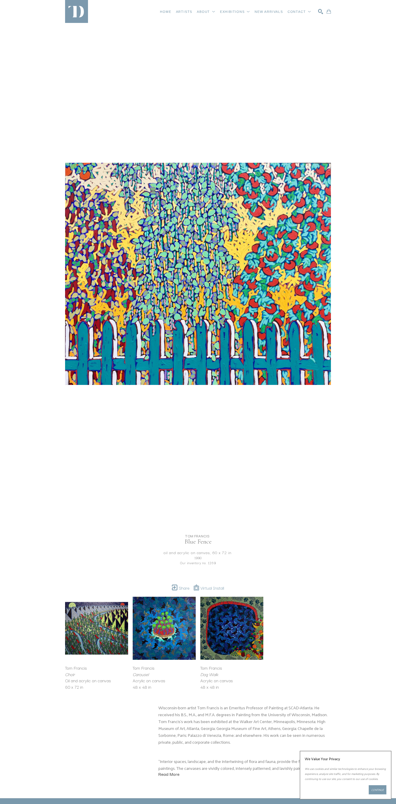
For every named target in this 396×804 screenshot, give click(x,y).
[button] (206, 12)
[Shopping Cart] (329, 11)
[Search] (320, 11)
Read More (168, 774)
